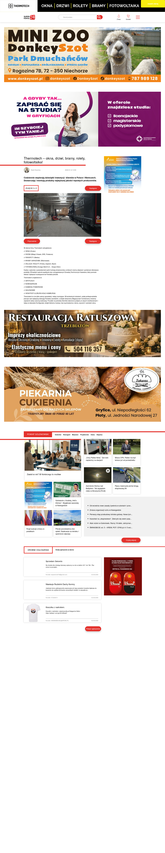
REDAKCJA (114, 28)
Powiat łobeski (78, 28)
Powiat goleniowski (80, 34)
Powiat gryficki (78, 21)
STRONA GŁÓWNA (38, 21)
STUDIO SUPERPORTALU (81, 47)
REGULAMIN (115, 34)
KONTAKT (114, 21)
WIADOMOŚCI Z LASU (80, 41)
